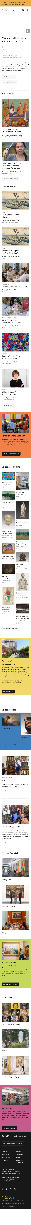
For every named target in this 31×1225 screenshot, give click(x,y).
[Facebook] (2, 1189)
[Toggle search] (23, 10)
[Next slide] (8, 745)
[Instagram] (6, 1189)
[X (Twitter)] (15, 1189)
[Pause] (28, 31)
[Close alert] (29, 2)
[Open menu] (27, 10)
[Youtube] (10, 1189)
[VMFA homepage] (8, 10)
